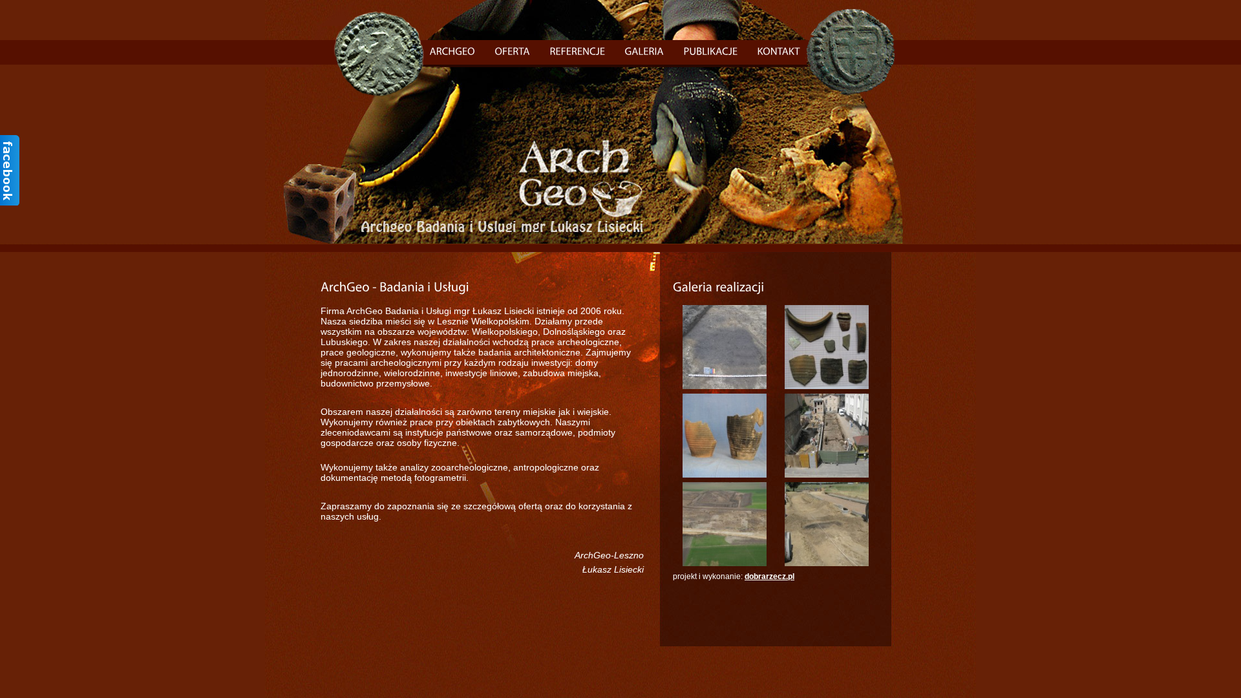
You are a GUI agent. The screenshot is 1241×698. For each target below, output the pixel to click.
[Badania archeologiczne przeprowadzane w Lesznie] (827, 386)
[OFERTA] (513, 50)
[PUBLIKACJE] (711, 50)
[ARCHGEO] (453, 50)
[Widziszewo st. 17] (725, 386)
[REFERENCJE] (578, 50)
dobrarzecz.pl (769, 576)
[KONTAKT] (779, 50)
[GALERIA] (644, 50)
